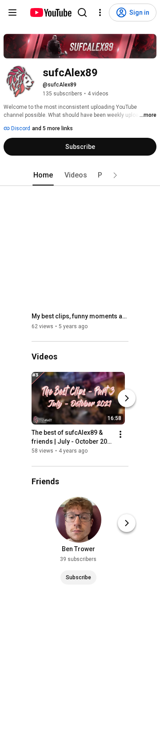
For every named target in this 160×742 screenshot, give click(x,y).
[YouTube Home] (50, 12)
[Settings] (100, 12)
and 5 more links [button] (52, 128)
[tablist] (80, 175)
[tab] (43, 175)
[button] (115, 175)
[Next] (127, 399)
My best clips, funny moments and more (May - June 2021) (80, 316)
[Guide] (12, 12)
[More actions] (120, 435)
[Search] (82, 12)
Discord (20, 128)
